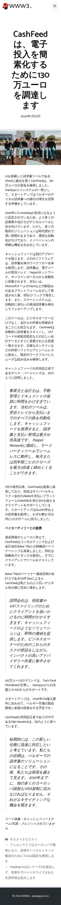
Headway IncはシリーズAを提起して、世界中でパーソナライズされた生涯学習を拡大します (30, 872)
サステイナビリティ (23, 839)
